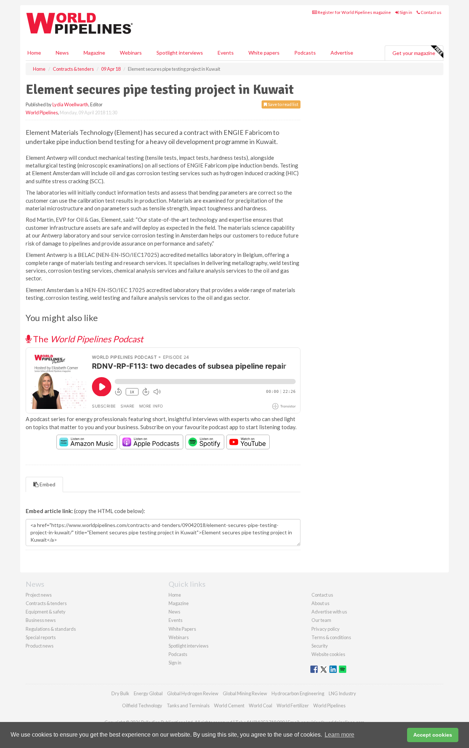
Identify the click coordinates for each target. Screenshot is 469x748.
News (174, 612)
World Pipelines (42, 112)
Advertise (341, 52)
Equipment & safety (46, 612)
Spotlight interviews (179, 52)
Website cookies (328, 654)
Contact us (431, 12)
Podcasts (305, 52)
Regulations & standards (51, 629)
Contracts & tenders (46, 603)
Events (226, 52)
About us (320, 603)
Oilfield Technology (142, 705)
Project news (39, 595)
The (87, 339)
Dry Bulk (120, 693)
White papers (264, 52)
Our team (321, 620)
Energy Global (148, 693)
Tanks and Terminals (188, 705)
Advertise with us (329, 612)
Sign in (405, 12)
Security (319, 646)
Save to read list (282, 104)
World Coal (260, 705)
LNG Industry (342, 693)
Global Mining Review (245, 693)
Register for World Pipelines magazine (354, 12)
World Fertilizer (293, 705)
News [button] (62, 52)
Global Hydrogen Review (192, 693)
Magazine (94, 52)
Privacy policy (325, 629)
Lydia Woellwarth (70, 104)
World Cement (229, 705)
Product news (39, 646)
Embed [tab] (46, 484)
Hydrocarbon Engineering (298, 693)
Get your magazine (413, 53)
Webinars (131, 52)
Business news (41, 620)
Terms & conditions (331, 637)
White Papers (182, 629)
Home (34, 52)
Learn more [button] (339, 735)
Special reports (41, 637)
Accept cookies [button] (432, 735)
